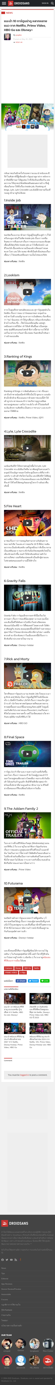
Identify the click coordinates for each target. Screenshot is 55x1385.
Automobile (6, 1294)
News (9, 13)
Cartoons (8, 968)
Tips (3, 1273)
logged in (24, 1075)
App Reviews (6, 1284)
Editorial (4, 1279)
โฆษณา (4, 1320)
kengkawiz (34, 1351)
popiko (19, 35)
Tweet (35, 981)
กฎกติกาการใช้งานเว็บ (10, 1305)
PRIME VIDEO (11, 973)
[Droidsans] (18, 3)
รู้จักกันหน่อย (6, 1310)
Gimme (21, 1350)
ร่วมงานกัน (6, 1315)
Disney (18, 968)
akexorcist (20, 1368)
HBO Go (27, 968)
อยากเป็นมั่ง (48, 1368)
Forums (4, 1299)
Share (22, 981)
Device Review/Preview (11, 1289)
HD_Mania (34, 1368)
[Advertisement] (27, 75)
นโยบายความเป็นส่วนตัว (11, 1326)
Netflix (36, 968)
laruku (6, 1368)
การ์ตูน (22, 973)
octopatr (6, 1351)
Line (46, 981)
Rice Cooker (48, 1351)
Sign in (45, 3)
